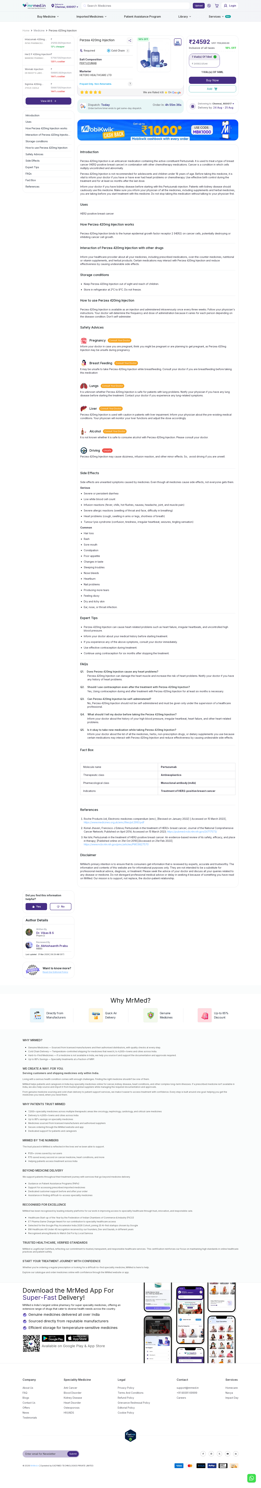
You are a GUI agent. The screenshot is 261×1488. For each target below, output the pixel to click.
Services (215, 16)
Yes (38, 906)
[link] (26, 30)
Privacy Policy (126, 1387)
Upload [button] (199, 5)
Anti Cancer (70, 1387)
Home (26, 30)
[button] (209, 5)
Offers (26, 1407)
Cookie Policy (126, 1412)
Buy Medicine (46, 16)
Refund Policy (126, 1397)
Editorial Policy (126, 1407)
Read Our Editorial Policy (55, 972)
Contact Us (29, 1402)
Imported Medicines (90, 16)
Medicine (39, 30)
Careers (181, 1397)
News (26, 1412)
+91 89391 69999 (187, 1392)
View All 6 (46, 100)
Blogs (26, 1397)
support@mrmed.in (188, 1387)
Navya (229, 1392)
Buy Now (212, 80)
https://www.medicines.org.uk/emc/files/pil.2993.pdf (114, 822)
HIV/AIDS (69, 1412)
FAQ (25, 1392)
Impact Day (231, 1397)
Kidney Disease (73, 1397)
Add (209, 89)
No (63, 906)
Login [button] (232, 5)
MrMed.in (34, 1465)
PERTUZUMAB (88, 63)
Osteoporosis (72, 1407)
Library (183, 16)
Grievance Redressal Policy (134, 1402)
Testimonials (30, 1417)
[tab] (177, 42)
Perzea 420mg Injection (63, 30)
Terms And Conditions (130, 1392)
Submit (73, 1453)
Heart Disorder (72, 1402)
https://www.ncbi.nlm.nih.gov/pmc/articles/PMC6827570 (116, 844)
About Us (28, 1387)
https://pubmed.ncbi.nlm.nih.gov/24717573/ (192, 831)
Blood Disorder (72, 1392)
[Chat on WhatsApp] (251, 1478)
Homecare (231, 1387)
